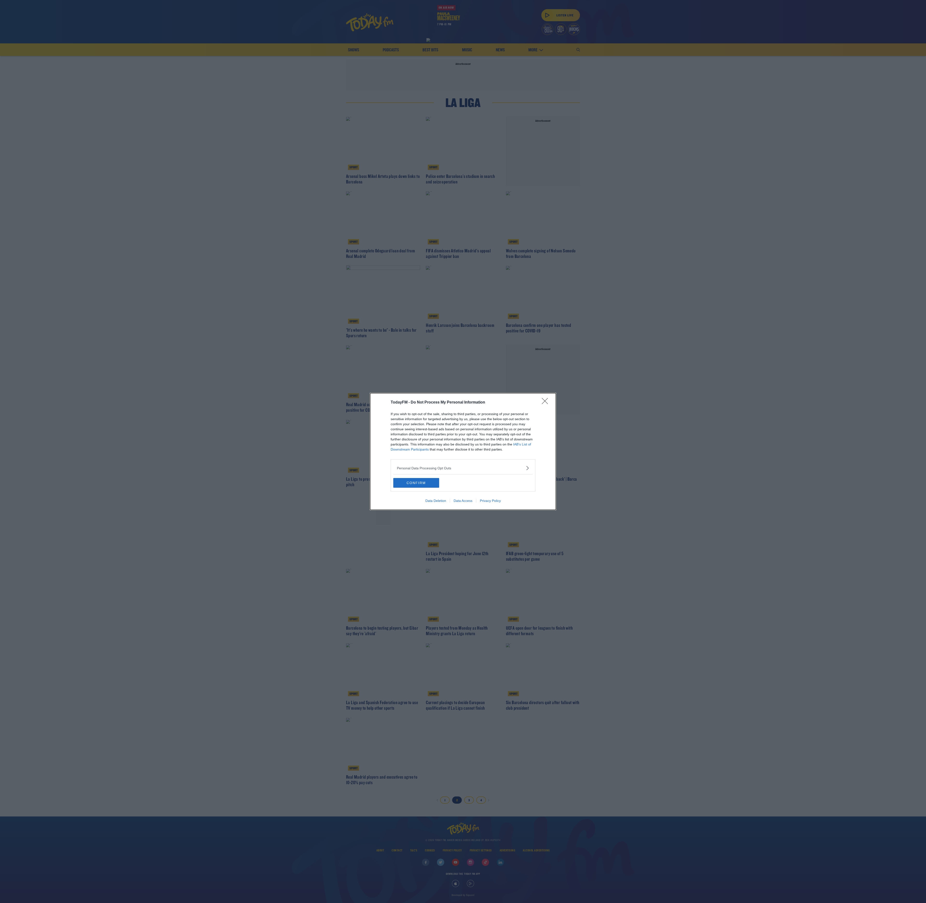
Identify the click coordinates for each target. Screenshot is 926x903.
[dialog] (463, 451)
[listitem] (463, 468)
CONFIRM (416, 483)
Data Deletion (435, 501)
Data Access (463, 501)
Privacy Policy (490, 501)
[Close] (546, 402)
